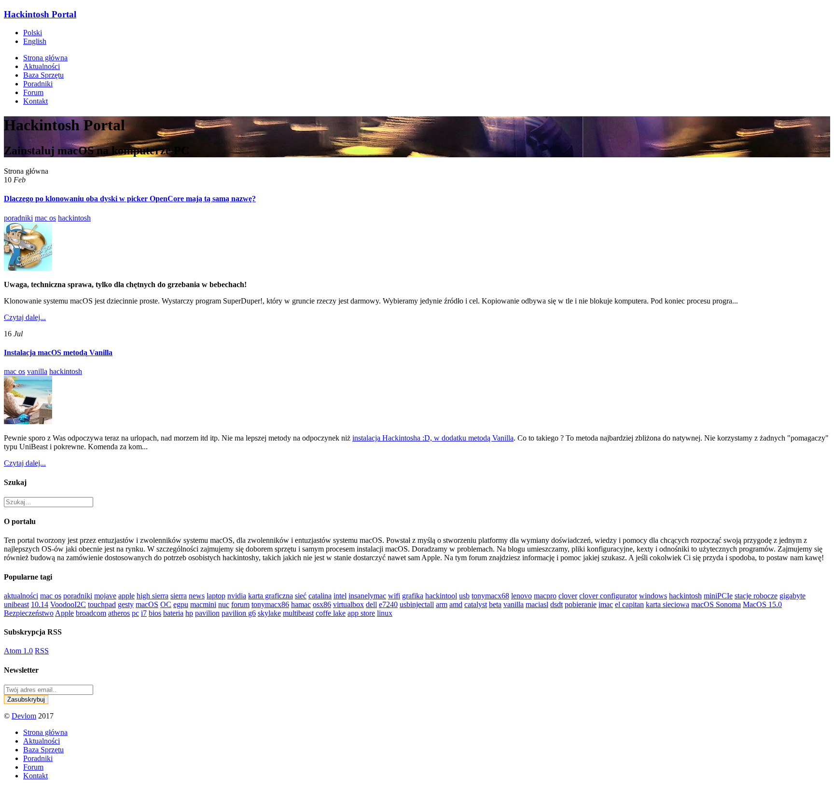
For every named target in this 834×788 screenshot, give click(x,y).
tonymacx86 (270, 604)
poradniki (18, 218)
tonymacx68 (490, 596)
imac (605, 604)
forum (240, 604)
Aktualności (41, 66)
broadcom (91, 613)
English (34, 41)
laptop (216, 596)
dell (371, 604)
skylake (269, 613)
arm (441, 604)
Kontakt (35, 101)
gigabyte (792, 596)
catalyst (475, 604)
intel (340, 596)
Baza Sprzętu (43, 75)
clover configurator (608, 596)
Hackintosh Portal (40, 14)
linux (384, 613)
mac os (45, 218)
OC (165, 604)
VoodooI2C (68, 604)
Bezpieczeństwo (29, 613)
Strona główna (45, 58)
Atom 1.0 (18, 651)
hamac (301, 604)
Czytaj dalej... (25, 317)
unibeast (16, 604)
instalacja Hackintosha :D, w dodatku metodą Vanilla (433, 438)
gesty (126, 604)
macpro (545, 596)
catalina (320, 596)
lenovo (521, 596)
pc (135, 613)
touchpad (102, 604)
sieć (300, 596)
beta (495, 604)
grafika (412, 596)
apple (126, 596)
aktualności (21, 596)
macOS (147, 604)
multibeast (298, 613)
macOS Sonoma (716, 604)
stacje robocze (756, 596)
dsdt (556, 604)
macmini (203, 604)
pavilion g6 (239, 613)
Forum (33, 92)
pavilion (207, 613)
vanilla (37, 371)
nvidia (236, 596)
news (197, 596)
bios (155, 613)
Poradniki (38, 84)
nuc (223, 604)
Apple (64, 613)
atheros (119, 613)
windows (653, 596)
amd (455, 604)
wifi (394, 596)
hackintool (441, 596)
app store (361, 613)
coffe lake (331, 613)
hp (189, 613)
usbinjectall (417, 604)
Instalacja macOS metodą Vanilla (58, 352)
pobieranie (581, 604)
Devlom (24, 716)
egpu (180, 604)
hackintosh (74, 218)
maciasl (537, 604)
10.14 (39, 604)
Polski (32, 32)
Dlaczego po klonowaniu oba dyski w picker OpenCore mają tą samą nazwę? (130, 198)
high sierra (152, 596)
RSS (42, 651)
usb (464, 596)
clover (567, 596)
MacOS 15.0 (762, 604)
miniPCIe (718, 596)
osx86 (322, 604)
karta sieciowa (667, 604)
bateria (173, 613)
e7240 (388, 604)
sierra (178, 596)
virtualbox (348, 604)
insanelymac (367, 596)
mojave (105, 596)
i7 (144, 613)
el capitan (629, 604)
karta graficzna (270, 596)
